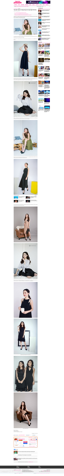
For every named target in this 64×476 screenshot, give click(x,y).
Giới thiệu (15, 470)
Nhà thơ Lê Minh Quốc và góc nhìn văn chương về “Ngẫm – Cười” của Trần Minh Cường (46, 26)
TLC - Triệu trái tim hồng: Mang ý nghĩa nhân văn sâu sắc (20, 12)
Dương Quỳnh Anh (22, 439)
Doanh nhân (26, 4)
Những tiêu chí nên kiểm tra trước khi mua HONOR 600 (46, 29)
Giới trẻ (41, 4)
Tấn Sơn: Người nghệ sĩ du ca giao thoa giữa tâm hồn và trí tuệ (46, 32)
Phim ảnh (33, 4)
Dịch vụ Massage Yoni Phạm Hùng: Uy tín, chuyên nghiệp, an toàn (46, 16)
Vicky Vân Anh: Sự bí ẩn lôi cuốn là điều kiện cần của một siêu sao (46, 10)
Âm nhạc (30, 4)
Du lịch (43, 4)
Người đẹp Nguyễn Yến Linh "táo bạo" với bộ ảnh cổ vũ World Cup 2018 (45, 14)
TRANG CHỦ (15, 4)
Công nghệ (47, 4)
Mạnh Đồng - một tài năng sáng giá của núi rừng (46, 22)
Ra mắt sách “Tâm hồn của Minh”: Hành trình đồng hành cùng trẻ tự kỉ (46, 35)
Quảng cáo (17, 470)
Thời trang (37, 4)
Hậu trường (22, 4)
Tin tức (19, 4)
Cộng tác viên (19, 470)
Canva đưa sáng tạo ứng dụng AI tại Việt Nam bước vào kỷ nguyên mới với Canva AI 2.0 (46, 20)
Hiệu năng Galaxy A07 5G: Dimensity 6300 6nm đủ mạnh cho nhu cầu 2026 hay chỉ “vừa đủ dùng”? (46, 39)
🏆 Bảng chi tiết (30, 437)
